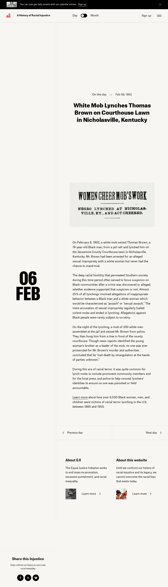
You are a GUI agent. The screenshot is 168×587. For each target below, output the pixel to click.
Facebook (20, 578)
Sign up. (82, 4)
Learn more (80, 397)
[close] (160, 4)
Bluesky (35, 578)
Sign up (146, 15)
